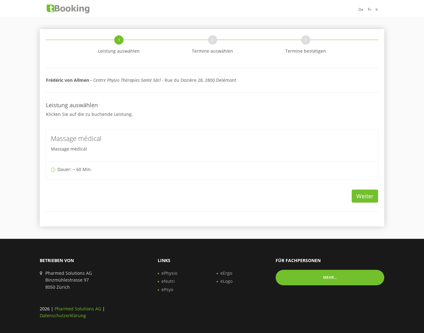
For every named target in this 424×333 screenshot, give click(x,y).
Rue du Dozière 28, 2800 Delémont (141, 80)
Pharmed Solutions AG (78, 309)
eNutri (168, 281)
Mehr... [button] (330, 277)
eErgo (226, 273)
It (377, 9)
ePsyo (167, 289)
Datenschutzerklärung (63, 315)
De (361, 9)
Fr (369, 9)
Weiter (364, 196)
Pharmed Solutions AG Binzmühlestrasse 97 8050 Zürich (68, 280)
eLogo (226, 281)
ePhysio (169, 273)
